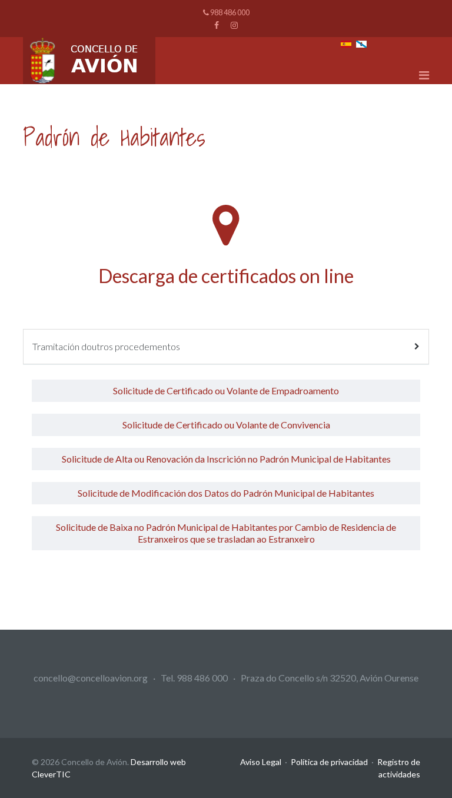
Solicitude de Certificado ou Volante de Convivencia (226, 424)
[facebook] (216, 25)
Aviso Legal (260, 762)
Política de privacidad (329, 762)
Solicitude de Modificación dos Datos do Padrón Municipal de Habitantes (226, 492)
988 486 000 (230, 12)
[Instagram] (234, 25)
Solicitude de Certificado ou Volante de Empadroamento (226, 390)
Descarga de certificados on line (226, 275)
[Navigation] (424, 74)
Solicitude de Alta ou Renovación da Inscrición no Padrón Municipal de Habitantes (226, 458)
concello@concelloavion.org (91, 677)
